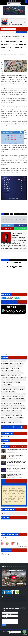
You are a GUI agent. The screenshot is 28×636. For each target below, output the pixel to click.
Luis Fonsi (12, 401)
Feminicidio (16, 394)
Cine (17, 368)
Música (9, 403)
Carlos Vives (5, 368)
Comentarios (23, 446)
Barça (3, 365)
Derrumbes (12, 377)
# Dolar (15, 213)
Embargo (16, 389)
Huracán (15, 396)
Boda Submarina (11, 365)
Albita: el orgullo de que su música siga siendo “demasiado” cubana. (16, 469)
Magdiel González (5, 554)
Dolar (14, 35)
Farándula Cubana (6, 394)
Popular (14, 446)
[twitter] (11, 1)
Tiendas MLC (11, 417)
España (22, 389)
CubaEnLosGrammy (18, 373)
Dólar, (2, 56)
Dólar (18, 35)
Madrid (18, 401)
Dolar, (25, 54)
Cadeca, (20, 54)
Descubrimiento (21, 377)
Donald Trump (21, 380)
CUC (9, 375)
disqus (13, 260)
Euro (22, 35)
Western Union (17, 422)
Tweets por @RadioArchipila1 (7, 354)
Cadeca (7, 35)
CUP (11, 35)
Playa (2, 410)
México (3, 403)
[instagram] (15, 1)
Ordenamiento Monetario (17, 405)
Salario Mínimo (10, 415)
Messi (23, 401)
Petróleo (22, 408)
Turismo (12, 420)
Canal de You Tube (5, 436)
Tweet (9, 225)
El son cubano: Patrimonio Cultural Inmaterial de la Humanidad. (15, 456)
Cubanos (3, 375)
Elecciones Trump (6, 384)
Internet (21, 396)
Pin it (9, 228)
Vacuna (18, 420)
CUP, (23, 54)
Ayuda (16, 363)
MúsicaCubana (17, 403)
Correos (17, 370)
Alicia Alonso (13, 361)
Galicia (9, 396)
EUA (2, 391)
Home (2, 35)
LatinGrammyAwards (18, 398)
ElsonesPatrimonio (6, 389)
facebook (22, 260)
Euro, (5, 56)
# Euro (24, 213)
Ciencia (12, 368)
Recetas (19, 410)
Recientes (5, 446)
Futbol (23, 394)
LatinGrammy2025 (6, 398)
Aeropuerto (4, 361)
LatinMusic (4, 401)
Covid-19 (3, 373)
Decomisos (4, 377)
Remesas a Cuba (17, 412)
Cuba (9, 373)
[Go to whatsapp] (24, 632)
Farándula (12, 391)
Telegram (3, 417)
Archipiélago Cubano (7, 363)
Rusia (2, 415)
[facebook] (9, 1)
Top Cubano (20, 417)
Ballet (22, 363)
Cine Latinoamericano (7, 370)
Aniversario (22, 361)
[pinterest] (13, 1)
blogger (5, 260)
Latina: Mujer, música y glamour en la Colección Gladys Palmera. (15, 475)
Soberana (19, 415)
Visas (9, 422)
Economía (9, 382)
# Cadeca (7, 213)
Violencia (4, 422)
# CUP (11, 213)
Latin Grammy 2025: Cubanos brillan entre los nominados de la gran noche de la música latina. (16, 463)
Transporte (4, 420)
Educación (17, 382)
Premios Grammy (10, 410)
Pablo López (15, 408)
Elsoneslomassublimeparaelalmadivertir (19, 32)
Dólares (13, 380)
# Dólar (20, 213)
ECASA (3, 382)
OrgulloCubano (5, 408)
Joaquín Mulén (4, 553)
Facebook (3, 430)
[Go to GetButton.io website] (24, 634)
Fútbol (3, 396)
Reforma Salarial (6, 412)
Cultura (14, 375)
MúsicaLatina (5, 405)
